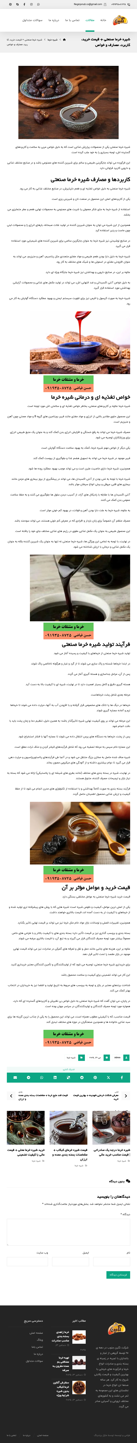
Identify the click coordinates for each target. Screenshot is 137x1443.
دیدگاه (125, 1214)
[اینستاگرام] (31, 4)
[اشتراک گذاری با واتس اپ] (42, 1077)
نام (128, 1253)
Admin (117, 1057)
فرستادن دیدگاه (118, 1275)
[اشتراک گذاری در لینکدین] (55, 1077)
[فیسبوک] (24, 4)
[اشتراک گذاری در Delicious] (68, 1077)
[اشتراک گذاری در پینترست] (95, 1077)
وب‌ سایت (42, 1253)
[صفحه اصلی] (64, 39)
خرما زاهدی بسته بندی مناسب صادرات (60, 1336)
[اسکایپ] (17, 4)
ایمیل (86, 1253)
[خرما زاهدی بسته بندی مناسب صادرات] (79, 1337)
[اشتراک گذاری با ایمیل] (15, 1077)
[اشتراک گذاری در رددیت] (82, 1077)
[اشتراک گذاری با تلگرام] (28, 1077)
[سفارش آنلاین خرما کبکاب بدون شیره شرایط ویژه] (79, 1387)
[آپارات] (10, 4)
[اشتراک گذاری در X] (108, 1077)
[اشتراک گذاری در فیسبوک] (122, 1077)
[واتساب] (38, 4)
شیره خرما (71, 1057)
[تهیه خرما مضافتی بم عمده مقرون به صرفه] (79, 1362)
